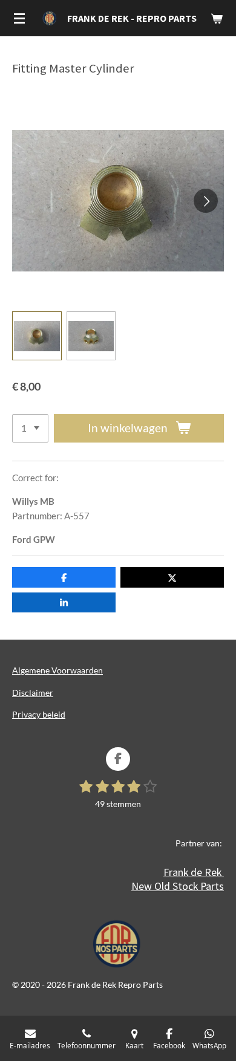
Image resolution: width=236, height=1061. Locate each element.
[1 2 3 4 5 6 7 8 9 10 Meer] (30, 428)
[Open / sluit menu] (19, 18)
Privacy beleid (38, 714)
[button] (37, 336)
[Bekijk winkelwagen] (216, 18)
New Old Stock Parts (177, 886)
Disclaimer (32, 692)
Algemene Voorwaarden (57, 670)
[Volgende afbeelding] (206, 201)
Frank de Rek (193, 872)
